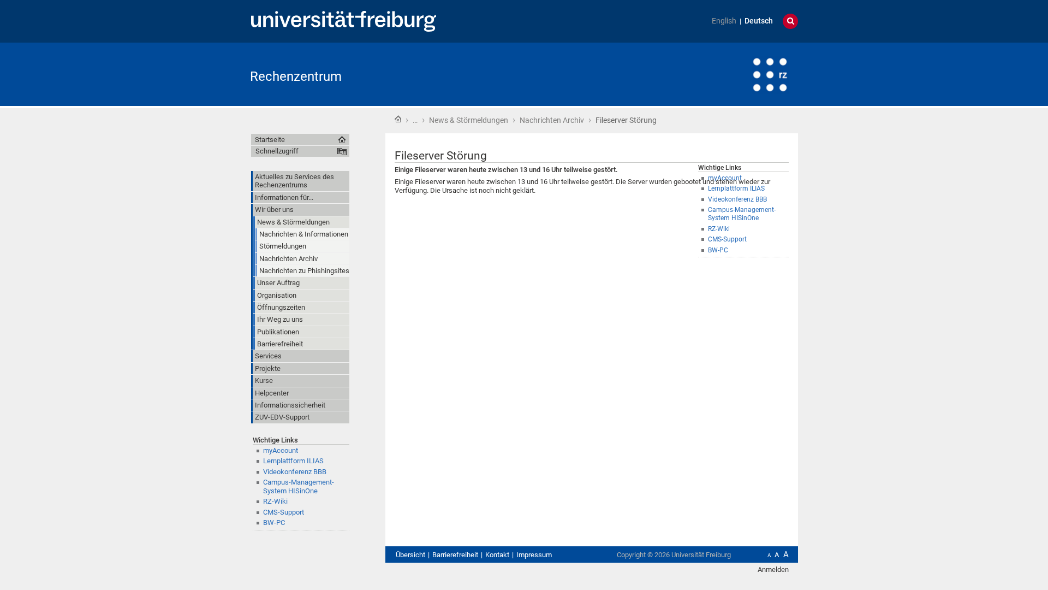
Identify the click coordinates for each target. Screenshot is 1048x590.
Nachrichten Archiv (552, 120)
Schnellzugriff (277, 151)
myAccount (280, 450)
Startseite (398, 119)
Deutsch (759, 21)
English (724, 21)
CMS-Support (727, 239)
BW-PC (718, 250)
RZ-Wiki (719, 229)
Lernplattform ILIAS (293, 461)
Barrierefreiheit (455, 555)
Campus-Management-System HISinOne (742, 214)
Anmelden (773, 569)
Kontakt (497, 555)
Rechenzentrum (296, 76)
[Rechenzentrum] (744, 73)
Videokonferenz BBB (294, 472)
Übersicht (410, 555)
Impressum (534, 555)
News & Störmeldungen (468, 120)
